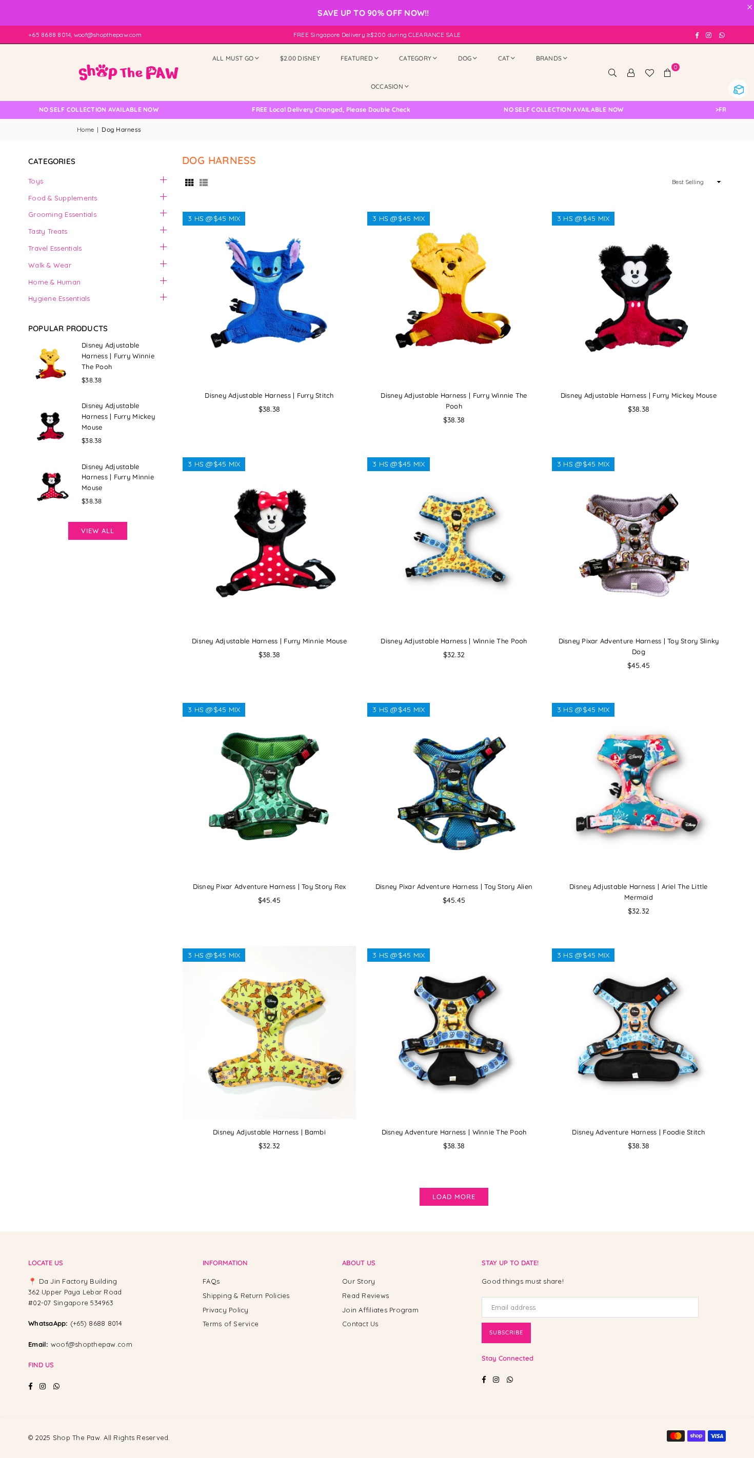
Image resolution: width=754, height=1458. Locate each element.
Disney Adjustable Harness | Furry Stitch (269, 395)
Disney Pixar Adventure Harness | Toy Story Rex (269, 886)
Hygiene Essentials (59, 298)
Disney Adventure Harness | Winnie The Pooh (454, 1132)
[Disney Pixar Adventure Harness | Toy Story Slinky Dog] (638, 541)
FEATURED (357, 58)
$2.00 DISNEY (300, 58)
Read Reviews (365, 1295)
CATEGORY (415, 58)
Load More (453, 1196)
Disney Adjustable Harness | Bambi (269, 1132)
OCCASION (387, 86)
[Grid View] (189, 182)
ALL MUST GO (233, 58)
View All (97, 530)
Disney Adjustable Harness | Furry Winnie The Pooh (118, 356)
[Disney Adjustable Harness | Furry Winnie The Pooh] (454, 295)
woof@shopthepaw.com (91, 1344)
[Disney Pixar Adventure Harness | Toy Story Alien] (454, 787)
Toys (35, 181)
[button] (668, 72)
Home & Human (54, 282)
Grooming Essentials (62, 214)
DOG (465, 58)
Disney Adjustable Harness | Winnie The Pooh (454, 641)
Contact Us (360, 1324)
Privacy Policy (226, 1310)
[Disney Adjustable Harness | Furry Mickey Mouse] (638, 295)
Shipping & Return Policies (246, 1295)
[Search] (612, 72)
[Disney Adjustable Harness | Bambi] (269, 1032)
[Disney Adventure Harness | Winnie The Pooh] (454, 1032)
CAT (504, 58)
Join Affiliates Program (380, 1310)
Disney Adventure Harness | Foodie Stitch (638, 1132)
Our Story (358, 1281)
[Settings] (631, 72)
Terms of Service (231, 1324)
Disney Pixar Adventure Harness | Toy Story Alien (453, 886)
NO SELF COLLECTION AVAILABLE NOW (66, 109)
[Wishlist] (649, 72)
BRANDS (549, 58)
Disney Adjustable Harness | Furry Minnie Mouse (269, 641)
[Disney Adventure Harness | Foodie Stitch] (638, 1032)
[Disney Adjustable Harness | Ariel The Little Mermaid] (638, 787)
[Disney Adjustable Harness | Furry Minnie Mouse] (269, 541)
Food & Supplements (62, 198)
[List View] (203, 182)
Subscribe (506, 1332)
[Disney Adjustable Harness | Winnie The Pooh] (454, 541)
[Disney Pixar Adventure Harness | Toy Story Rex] (269, 787)
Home (85, 129)
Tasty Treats (47, 231)
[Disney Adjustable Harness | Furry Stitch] (269, 295)
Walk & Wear (49, 265)
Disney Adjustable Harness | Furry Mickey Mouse (639, 395)
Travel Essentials (55, 248)
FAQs (211, 1281)
